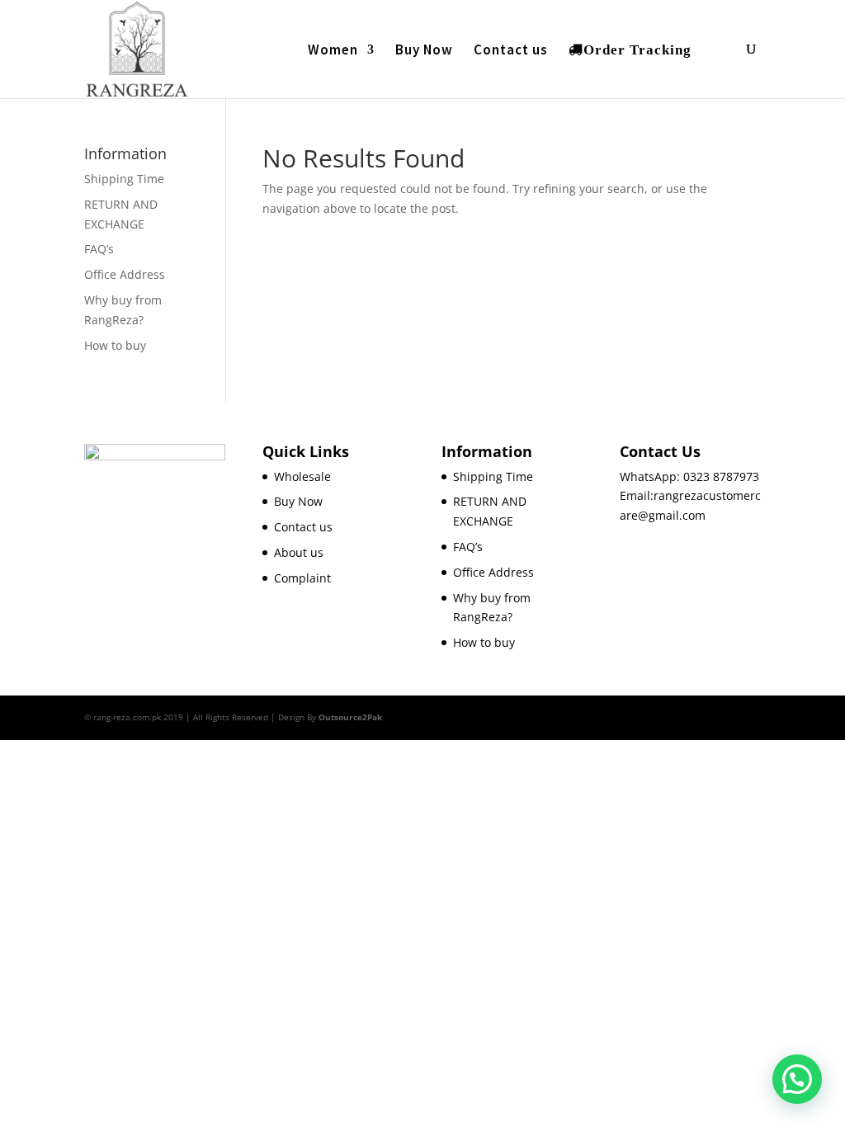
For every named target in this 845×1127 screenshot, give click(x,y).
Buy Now (424, 51)
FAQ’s (99, 249)
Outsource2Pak (350, 717)
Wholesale (302, 476)
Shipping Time (124, 178)
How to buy (115, 345)
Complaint (302, 578)
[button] (797, 1079)
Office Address (124, 274)
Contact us (511, 51)
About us (298, 552)
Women (333, 51)
